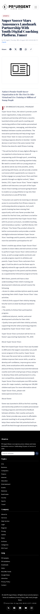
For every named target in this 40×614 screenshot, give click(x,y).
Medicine (4, 491)
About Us (4, 514)
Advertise (4, 578)
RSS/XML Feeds (6, 572)
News (3, 538)
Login (3, 525)
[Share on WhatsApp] (26, 49)
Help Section (5, 521)
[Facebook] (14, 608)
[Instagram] (31, 608)
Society (3, 498)
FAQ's (3, 568)
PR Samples (5, 558)
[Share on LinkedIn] (21, 49)
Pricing (3, 531)
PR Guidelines (5, 561)
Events (3, 488)
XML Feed (29, 597)
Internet (3, 477)
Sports (4, 42)
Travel (3, 504)
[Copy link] (31, 49)
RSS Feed (4, 548)
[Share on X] (15, 49)
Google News (5, 575)
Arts (2, 464)
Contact (3, 585)
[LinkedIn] (20, 608)
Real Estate (5, 494)
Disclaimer (34, 595)
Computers (4, 471)
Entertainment (5, 484)
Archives (4, 541)
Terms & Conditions (8, 597)
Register (4, 528)
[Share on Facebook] (10, 49)
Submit (3, 535)
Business (4, 467)
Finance (3, 474)
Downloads (4, 565)
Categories (4, 545)
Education (4, 481)
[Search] (37, 453)
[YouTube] (26, 608)
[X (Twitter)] (8, 608)
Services (4, 518)
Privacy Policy (5, 582)
